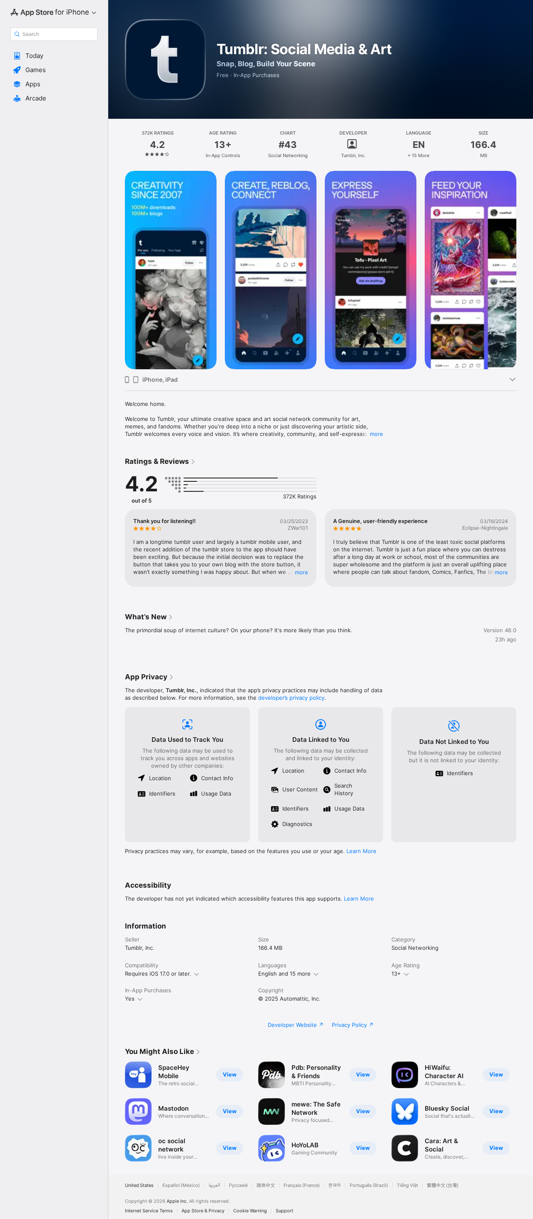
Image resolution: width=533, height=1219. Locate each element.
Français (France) (302, 1185)
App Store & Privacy (203, 1211)
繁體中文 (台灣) (442, 1185)
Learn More (361, 851)
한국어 (335, 1185)
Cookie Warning (250, 1211)
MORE (301, 572)
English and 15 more (284, 973)
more (376, 434)
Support (284, 1211)
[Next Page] (525, 270)
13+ (396, 973)
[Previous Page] (116, 270)
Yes (129, 998)
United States (139, 1185)
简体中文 (266, 1185)
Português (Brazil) (369, 1185)
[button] (54, 56)
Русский (238, 1185)
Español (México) (181, 1185)
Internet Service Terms (149, 1211)
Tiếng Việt (407, 1185)
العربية (214, 1185)
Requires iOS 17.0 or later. (158, 973)
